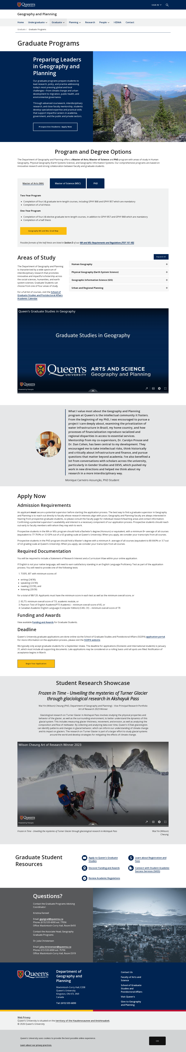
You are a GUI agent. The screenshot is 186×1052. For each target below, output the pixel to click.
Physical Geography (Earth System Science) (95, 272)
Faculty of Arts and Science (131, 979)
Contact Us (127, 972)
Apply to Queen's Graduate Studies (103, 859)
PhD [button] (96, 183)
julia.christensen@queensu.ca (55, 946)
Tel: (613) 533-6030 (66, 1003)
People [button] (103, 22)
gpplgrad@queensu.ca (51, 919)
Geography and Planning (37, 14)
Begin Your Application (36, 663)
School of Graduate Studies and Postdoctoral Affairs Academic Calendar (40, 295)
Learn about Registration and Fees (150, 859)
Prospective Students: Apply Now (55, 127)
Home (21, 22)
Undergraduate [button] (36, 22)
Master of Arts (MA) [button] (33, 183)
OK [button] (157, 1040)
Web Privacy (24, 1017)
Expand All (161, 257)
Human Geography (82, 264)
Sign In (155, 5)
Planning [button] (74, 22)
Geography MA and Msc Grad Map (43, 231)
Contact (130, 22)
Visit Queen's (128, 996)
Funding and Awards (43, 622)
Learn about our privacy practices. (36, 1045)
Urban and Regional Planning (87, 287)
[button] (166, 5)
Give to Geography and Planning (131, 1003)
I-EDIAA (117, 22)
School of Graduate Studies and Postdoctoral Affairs (131, 988)
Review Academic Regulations (104, 878)
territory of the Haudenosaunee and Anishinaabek (82, 1020)
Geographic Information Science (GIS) (92, 279)
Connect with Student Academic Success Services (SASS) (152, 869)
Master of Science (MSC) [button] (68, 183)
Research (90, 22)
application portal (155, 636)
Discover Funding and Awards (104, 867)
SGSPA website (92, 639)
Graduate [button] (57, 22)
